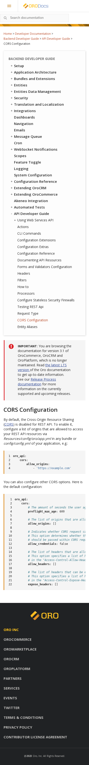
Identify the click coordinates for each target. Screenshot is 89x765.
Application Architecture (35, 72)
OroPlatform (17, 668)
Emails (19, 130)
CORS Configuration (32, 320)
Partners (13, 678)
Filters (22, 280)
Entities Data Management (37, 91)
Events (10, 697)
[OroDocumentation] (43, 6)
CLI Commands (29, 233)
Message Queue (28, 136)
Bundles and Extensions (34, 78)
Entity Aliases (27, 326)
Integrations (25, 110)
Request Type (27, 313)
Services (12, 688)
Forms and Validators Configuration (44, 266)
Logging (21, 168)
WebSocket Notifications (35, 149)
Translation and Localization (39, 104)
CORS (9, 424)
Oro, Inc (37, 756)
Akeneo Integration (31, 200)
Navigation (23, 123)
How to (23, 286)
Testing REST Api (30, 306)
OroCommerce (18, 639)
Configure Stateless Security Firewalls (46, 300)
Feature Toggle (27, 162)
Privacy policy (18, 727)
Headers (23, 273)
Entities (20, 85)
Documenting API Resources (39, 260)
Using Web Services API (35, 220)
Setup (19, 65)
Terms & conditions (23, 717)
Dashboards (24, 117)
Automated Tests (29, 207)
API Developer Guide (56, 39)
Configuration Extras (33, 246)
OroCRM (11, 658)
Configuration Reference (35, 181)
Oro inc (11, 629)
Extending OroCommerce (36, 194)
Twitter (11, 707)
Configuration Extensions (36, 240)
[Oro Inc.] (30, 6)
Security (21, 97)
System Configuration (33, 175)
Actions (23, 226)
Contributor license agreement (35, 737)
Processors (26, 293)
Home (8, 34)
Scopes (20, 155)
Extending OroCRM (30, 187)
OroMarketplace (20, 649)
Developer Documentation (33, 34)
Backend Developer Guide (21, 39)
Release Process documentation (37, 381)
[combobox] (34, 18)
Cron (18, 142)
